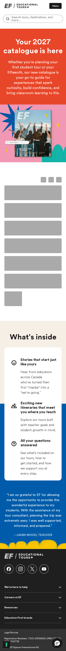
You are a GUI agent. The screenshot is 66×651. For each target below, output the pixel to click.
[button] (8, 569)
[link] (21, 6)
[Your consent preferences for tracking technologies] (6, 644)
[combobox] (33, 19)
